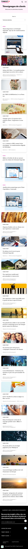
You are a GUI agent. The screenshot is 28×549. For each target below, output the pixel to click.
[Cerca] (22, 2)
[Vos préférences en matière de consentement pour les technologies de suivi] (2, 546)
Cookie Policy (6, 541)
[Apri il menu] (26, 2)
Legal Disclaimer (15, 541)
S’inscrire (25, 521)
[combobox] (14, 20)
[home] (5, 2)
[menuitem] (25, 528)
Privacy (4, 542)
